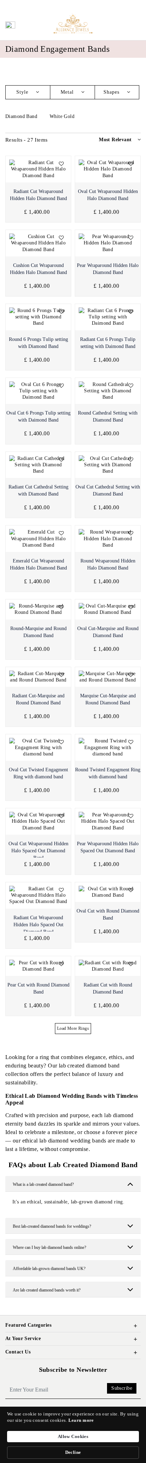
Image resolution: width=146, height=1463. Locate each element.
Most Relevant (115, 139)
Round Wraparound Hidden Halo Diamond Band (107, 564)
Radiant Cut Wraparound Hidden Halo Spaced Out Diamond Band (38, 924)
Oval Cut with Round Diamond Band (108, 914)
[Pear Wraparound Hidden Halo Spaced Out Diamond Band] (108, 821)
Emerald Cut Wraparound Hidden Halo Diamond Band (38, 564)
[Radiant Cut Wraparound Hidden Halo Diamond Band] (38, 169)
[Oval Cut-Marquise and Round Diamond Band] (108, 609)
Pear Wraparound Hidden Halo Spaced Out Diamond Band (108, 847)
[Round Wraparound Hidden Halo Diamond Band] (108, 538)
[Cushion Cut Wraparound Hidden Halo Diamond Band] (38, 243)
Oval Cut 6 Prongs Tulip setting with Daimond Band (38, 416)
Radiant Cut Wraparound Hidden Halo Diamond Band (38, 195)
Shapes (112, 92)
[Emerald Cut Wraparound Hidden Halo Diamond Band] (38, 538)
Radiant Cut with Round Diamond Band (108, 988)
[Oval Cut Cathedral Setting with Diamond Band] (108, 465)
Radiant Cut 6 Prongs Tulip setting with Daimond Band (107, 343)
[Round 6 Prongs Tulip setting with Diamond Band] (38, 317)
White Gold (63, 116)
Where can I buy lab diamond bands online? (49, 1247)
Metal (68, 92)
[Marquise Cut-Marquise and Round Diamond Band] (108, 677)
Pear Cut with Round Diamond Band (38, 988)
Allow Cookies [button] (73, 1436)
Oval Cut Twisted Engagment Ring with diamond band (38, 773)
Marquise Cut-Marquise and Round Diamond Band (108, 699)
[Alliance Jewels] (73, 23)
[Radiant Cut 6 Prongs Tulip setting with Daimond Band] (108, 317)
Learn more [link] (81, 1420)
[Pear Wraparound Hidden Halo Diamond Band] (108, 243)
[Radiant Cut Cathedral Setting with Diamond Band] (38, 465)
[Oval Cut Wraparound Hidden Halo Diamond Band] (108, 169)
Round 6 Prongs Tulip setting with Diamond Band (38, 343)
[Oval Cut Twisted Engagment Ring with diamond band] (38, 747)
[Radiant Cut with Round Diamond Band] (108, 966)
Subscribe (121, 1388)
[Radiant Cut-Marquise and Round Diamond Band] (38, 677)
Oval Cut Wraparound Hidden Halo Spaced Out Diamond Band (38, 850)
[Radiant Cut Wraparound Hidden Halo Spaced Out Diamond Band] (38, 895)
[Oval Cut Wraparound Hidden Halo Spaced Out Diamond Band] (38, 821)
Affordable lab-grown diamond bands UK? (49, 1268)
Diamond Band (22, 116)
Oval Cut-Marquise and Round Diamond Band (108, 632)
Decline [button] (73, 1452)
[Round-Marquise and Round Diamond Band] (38, 609)
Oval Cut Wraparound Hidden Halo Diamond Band (108, 195)
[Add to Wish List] (61, 164)
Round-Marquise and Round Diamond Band (38, 632)
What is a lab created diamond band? (43, 1184)
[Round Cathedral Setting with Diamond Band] (108, 391)
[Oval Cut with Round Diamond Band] (108, 892)
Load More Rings (73, 1028)
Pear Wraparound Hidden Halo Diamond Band (108, 269)
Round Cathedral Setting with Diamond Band (107, 416)
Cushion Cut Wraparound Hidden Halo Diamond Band (38, 269)
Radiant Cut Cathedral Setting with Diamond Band (38, 490)
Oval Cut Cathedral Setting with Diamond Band (107, 490)
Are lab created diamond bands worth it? (46, 1290)
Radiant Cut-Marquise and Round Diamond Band (38, 699)
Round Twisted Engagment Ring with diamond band (107, 773)
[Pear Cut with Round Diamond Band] (38, 966)
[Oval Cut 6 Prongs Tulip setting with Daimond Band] (38, 391)
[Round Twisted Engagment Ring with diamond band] (108, 747)
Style (23, 92)
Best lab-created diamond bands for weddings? (52, 1226)
